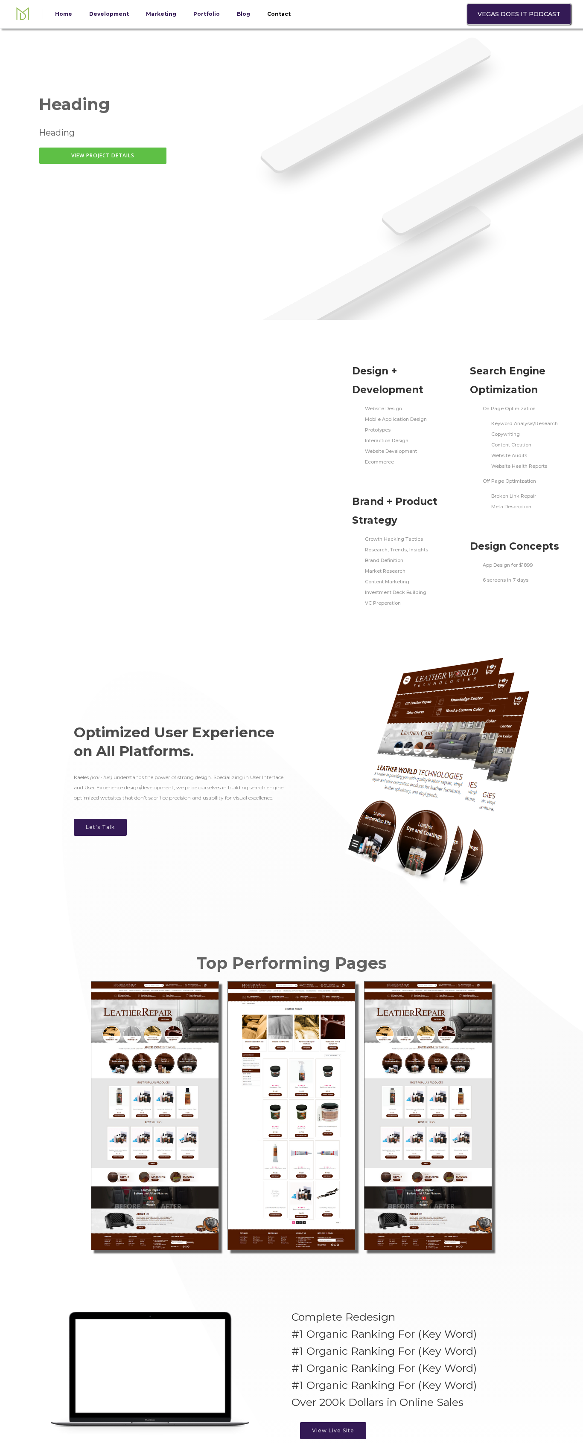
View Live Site (333, 1430)
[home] (22, 14)
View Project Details (102, 155)
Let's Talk (100, 827)
